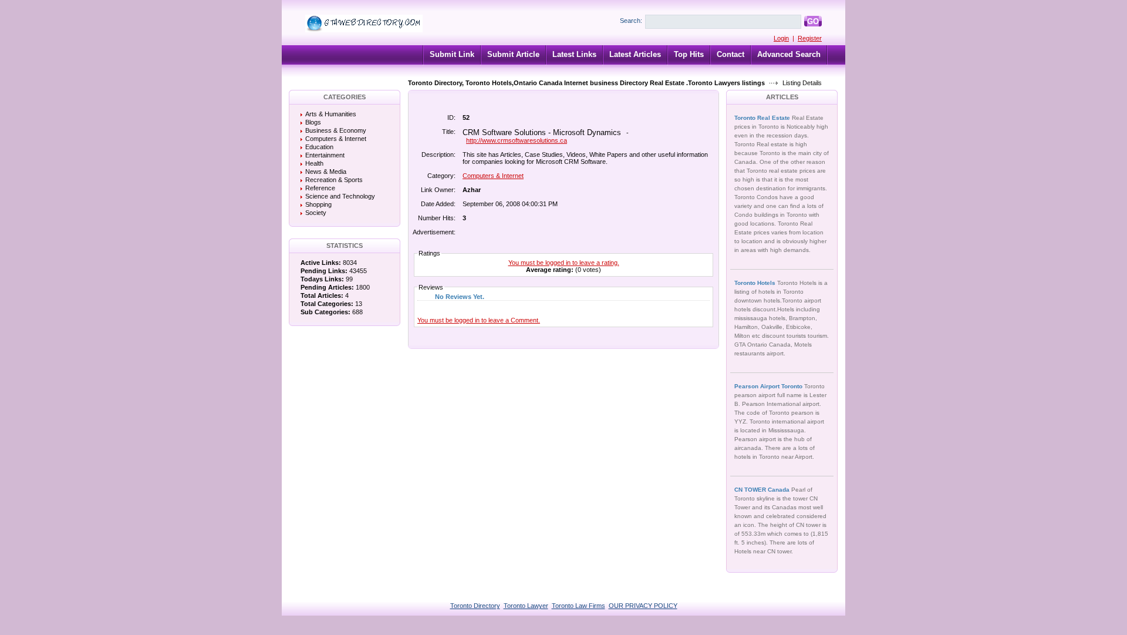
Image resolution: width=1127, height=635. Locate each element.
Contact (730, 54)
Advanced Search (789, 54)
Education (319, 146)
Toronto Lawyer (526, 605)
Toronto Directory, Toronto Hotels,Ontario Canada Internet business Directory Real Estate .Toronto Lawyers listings (586, 82)
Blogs (313, 122)
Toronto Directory (475, 605)
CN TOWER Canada (762, 489)
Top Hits (689, 54)
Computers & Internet (335, 138)
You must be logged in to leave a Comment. (478, 320)
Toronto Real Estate (763, 118)
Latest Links (574, 54)
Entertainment (325, 155)
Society (315, 212)
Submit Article (513, 54)
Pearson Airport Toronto (769, 386)
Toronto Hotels (755, 283)
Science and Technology (340, 196)
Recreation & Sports (334, 179)
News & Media (325, 171)
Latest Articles (635, 54)
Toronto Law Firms (578, 605)
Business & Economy (335, 130)
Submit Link (452, 54)
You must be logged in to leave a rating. (563, 262)
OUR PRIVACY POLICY (643, 605)
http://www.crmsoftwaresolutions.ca (516, 140)
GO (813, 21)
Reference (320, 187)
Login (781, 38)
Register (810, 38)
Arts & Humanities (330, 113)
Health (314, 163)
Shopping (318, 204)
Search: (631, 20)
